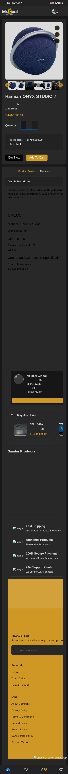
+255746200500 (13, 3)
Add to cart (36, 157)
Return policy (19, 729)
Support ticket (19, 742)
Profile (15, 671)
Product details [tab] (27, 171)
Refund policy (19, 723)
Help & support (20, 684)
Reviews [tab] (45, 171)
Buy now (14, 157)
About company (20, 703)
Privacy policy (19, 710)
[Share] (57, 40)
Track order (18, 678)
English (59, 3)
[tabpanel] (34, 469)
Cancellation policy (22, 735)
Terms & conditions (22, 716)
